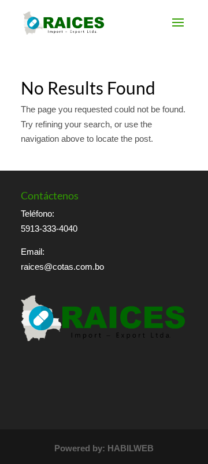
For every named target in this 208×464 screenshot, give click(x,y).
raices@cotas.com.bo (62, 266)
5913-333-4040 (49, 228)
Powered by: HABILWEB (104, 448)
